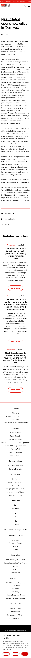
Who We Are (15, 479)
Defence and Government (16, 416)
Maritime (15, 413)
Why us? (15, 486)
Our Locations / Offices (15, 615)
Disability (15, 592)
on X (7, 225)
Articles (15, 546)
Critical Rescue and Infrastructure (15, 423)
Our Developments (15, 466)
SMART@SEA (15, 456)
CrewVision (15, 573)
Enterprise (15, 419)
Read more (15, 288)
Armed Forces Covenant (15, 598)
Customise (7, 654)
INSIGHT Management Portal (16, 446)
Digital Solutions (15, 439)
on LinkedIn (10, 219)
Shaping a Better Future (15, 489)
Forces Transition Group (16, 595)
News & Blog (15, 540)
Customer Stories (15, 543)
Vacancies (15, 589)
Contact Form (15, 608)
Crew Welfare (15, 433)
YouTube (15, 525)
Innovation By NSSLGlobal (15, 560)
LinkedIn (15, 508)
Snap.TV (15, 570)
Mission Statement (15, 482)
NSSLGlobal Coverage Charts (15, 530)
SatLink (15, 566)
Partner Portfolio (15, 469)
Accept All (26, 654)
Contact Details (15, 612)
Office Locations (15, 495)
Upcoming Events (15, 618)
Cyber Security (15, 436)
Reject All (16, 654)
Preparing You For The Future (15, 563)
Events (15, 550)
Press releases (12, 245)
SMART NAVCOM (15, 452)
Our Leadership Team (15, 492)
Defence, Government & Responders (15, 443)
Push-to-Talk (15, 449)
